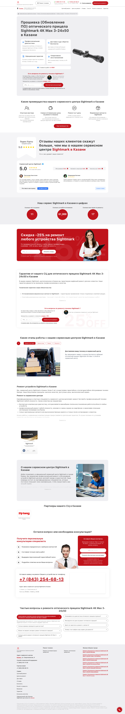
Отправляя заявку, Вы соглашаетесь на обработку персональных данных (39, 256)
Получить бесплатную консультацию (93, 555)
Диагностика (41, 343)
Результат (57, 343)
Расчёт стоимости (97, 8)
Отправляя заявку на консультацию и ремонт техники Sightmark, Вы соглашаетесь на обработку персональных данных (93, 561)
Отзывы (84, 8)
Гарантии (105, 8)
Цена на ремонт (76, 8)
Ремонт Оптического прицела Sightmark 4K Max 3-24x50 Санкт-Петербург (95, 655)
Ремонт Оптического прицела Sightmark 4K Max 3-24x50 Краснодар (95, 659)
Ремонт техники (44, 3)
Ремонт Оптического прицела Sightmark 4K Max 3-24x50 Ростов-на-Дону (95, 663)
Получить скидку (49, 251)
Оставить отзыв (43, 188)
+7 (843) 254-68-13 (74, 1)
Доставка (19, 678)
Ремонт (49, 343)
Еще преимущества (62, 126)
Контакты (19, 683)
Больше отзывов (100, 188)
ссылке (32, 698)
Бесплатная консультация (53, 85)
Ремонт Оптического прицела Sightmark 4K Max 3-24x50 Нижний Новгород (95, 667)
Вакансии (19, 689)
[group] (24, 515)
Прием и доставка (29, 343)
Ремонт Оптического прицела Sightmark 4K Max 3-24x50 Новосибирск (95, 671)
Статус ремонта (86, 3)
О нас (88, 8)
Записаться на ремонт (50, 319)
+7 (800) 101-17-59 (60, 1)
